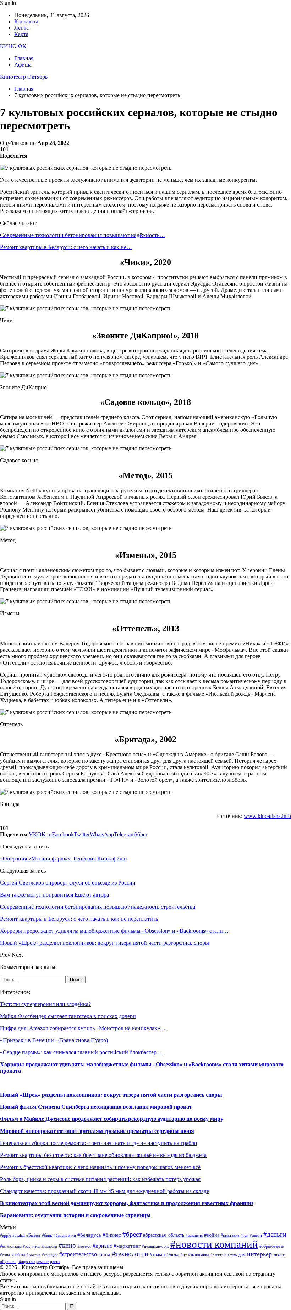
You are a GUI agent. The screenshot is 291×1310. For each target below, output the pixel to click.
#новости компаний (214, 1244)
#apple (5, 1235)
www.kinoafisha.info (267, 816)
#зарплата (31, 1246)
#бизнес (112, 1235)
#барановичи (65, 1235)
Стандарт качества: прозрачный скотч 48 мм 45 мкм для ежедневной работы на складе (104, 1191)
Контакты (26, 21)
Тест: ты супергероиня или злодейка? (45, 1004)
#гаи (244, 1235)
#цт (184, 1255)
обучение (8, 1262)
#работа (18, 1254)
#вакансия (194, 1235)
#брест (132, 1234)
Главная (23, 58)
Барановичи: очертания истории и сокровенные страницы (75, 1215)
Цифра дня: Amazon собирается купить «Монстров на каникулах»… (83, 1028)
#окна (5, 1255)
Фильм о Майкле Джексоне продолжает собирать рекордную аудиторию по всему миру (111, 1119)
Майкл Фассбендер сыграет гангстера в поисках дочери (68, 1016)
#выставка (230, 1235)
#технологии (130, 1254)
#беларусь (89, 1235)
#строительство (78, 1254)
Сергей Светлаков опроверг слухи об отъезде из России (68, 883)
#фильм (172, 1255)
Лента (21, 28)
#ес (3, 1246)
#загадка (14, 1246)
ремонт (42, 1262)
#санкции (50, 1255)
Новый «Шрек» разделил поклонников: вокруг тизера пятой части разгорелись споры (111, 1095)
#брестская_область (163, 1235)
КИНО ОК (13, 46)
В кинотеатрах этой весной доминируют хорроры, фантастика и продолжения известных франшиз (126, 1203)
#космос (84, 1246)
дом (242, 1254)
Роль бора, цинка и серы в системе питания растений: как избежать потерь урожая (100, 1179)
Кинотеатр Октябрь (24, 77)
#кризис (102, 1246)
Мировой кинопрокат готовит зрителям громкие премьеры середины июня (97, 1131)
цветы (55, 1262)
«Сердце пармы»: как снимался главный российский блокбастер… (81, 1052)
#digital (18, 1235)
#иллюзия (49, 1246)
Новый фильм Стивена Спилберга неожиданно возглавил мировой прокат (96, 1107)
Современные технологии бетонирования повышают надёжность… (82, 235)
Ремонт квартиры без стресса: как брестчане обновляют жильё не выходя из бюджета (103, 1155)
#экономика (198, 1254)
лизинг (279, 1255)
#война (211, 1235)
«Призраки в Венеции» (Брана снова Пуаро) (54, 1040)
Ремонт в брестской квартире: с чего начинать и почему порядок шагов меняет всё (100, 1167)
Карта (21, 34)
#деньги (274, 1234)
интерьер (259, 1254)
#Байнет (33, 1235)
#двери (256, 1235)
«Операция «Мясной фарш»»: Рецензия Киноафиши (63, 859)
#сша (104, 1254)
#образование (271, 1246)
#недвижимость (155, 1246)
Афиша (23, 65)
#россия (33, 1255)
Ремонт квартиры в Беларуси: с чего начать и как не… (66, 247)
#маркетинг (127, 1246)
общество (26, 1261)
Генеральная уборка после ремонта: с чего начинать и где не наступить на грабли (98, 1143)
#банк (47, 1235)
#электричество (223, 1255)
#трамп (157, 1254)
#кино (67, 1245)
